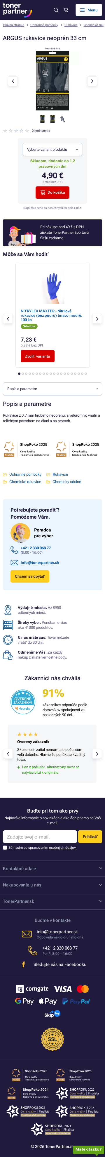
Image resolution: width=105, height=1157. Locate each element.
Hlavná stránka (13, 25)
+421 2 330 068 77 (36, 548)
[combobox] (52, 149)
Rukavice (71, 25)
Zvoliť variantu (37, 356)
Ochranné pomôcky (44, 25)
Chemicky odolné (66, 481)
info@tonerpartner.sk (40, 562)
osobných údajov (62, 848)
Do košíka (56, 192)
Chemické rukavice (25, 481)
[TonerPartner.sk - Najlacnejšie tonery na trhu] (17, 10)
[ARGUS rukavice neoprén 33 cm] (52, 109)
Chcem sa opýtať (30, 576)
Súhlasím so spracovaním (42, 848)
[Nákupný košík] (66, 10)
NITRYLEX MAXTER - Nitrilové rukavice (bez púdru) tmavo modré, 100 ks (51, 315)
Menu (93, 10)
